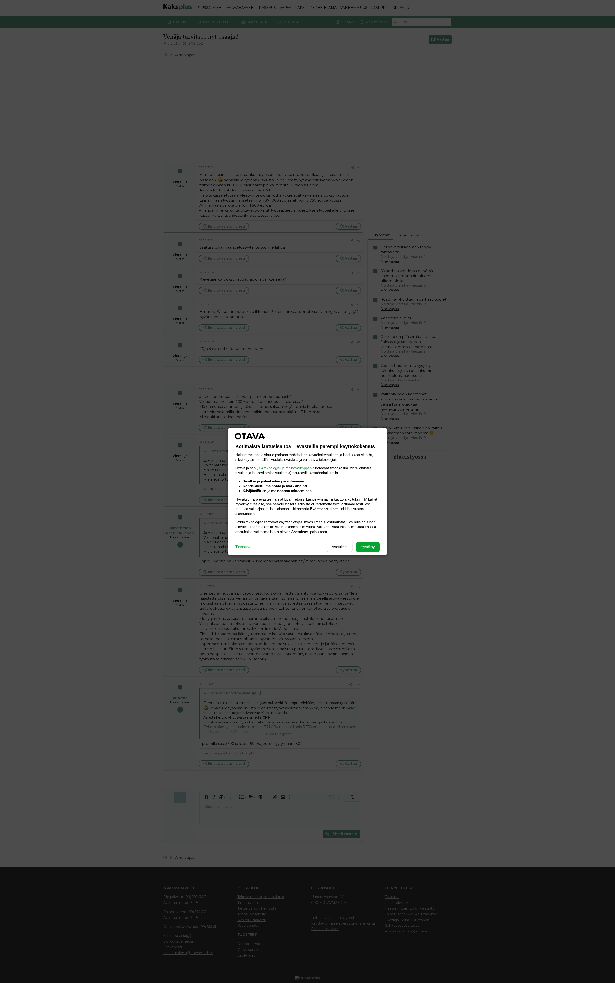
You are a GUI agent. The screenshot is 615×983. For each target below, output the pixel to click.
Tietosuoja (243, 547)
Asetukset (340, 547)
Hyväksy (368, 547)
